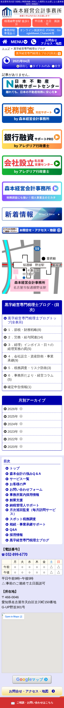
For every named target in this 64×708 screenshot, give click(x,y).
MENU (17, 42)
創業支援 (16, 500)
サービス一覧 (20, 479)
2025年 (13, 416)
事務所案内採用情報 (24, 494)
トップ (6, 48)
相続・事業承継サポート (28, 524)
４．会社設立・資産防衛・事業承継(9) (30, 358)
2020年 (13, 446)
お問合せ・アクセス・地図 (28, 691)
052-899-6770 (17, 554)
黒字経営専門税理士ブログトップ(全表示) (32, 320)
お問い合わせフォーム (26, 489)
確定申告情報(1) (19, 387)
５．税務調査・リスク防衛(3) (29, 368)
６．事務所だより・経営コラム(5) (30, 377)
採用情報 (16, 535)
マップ (29, 679)
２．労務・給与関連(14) (25, 337)
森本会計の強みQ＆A (25, 473)
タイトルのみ (41, 66)
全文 (58, 66)
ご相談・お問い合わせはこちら (35, 702)
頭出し (23, 66)
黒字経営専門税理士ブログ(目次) (36, 53)
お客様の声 (18, 484)
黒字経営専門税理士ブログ (29, 540)
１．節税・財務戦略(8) (24, 330)
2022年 (13, 439)
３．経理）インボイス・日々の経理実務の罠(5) (30, 347)
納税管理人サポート (24, 505)
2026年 (13, 409)
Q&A (13, 529)
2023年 (13, 431)
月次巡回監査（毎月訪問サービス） (33, 511)
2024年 (13, 424)
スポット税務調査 (23, 519)
